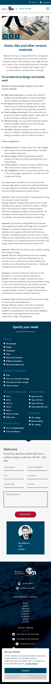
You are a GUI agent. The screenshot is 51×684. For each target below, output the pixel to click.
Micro (25, 619)
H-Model (25, 614)
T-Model (25, 611)
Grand (26, 606)
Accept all (25, 671)
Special (25, 622)
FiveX (25, 603)
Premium (26, 609)
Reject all (25, 677)
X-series (25, 616)
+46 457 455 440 (25, 9)
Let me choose (31, 664)
